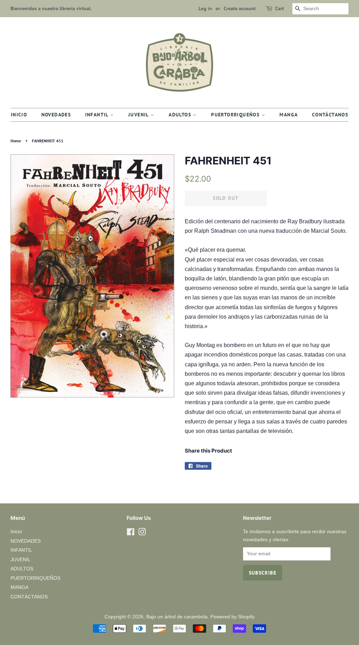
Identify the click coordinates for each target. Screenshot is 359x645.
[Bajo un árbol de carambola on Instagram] (142, 533)
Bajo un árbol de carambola (177, 616)
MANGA (288, 114)
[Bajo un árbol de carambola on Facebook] (131, 533)
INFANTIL (97, 114)
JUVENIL (139, 114)
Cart (279, 8)
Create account (240, 8)
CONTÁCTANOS (330, 114)
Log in (205, 8)
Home (16, 140)
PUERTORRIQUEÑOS (236, 114)
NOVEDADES (56, 114)
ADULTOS (181, 114)
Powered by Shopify (232, 616)
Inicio (19, 114)
